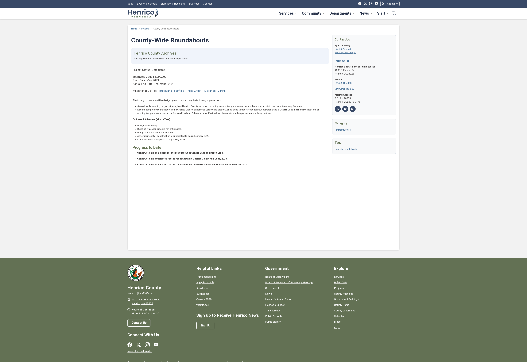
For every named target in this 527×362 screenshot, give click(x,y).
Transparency (273, 310)
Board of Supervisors (277, 276)
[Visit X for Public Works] (338, 109)
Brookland (165, 90)
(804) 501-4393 (343, 83)
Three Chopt (193, 90)
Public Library (273, 321)
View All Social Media (139, 351)
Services (286, 13)
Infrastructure (343, 129)
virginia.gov (202, 304)
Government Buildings (346, 299)
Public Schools (273, 316)
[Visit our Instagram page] (147, 344)
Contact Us (139, 322)
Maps (337, 321)
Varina (222, 90)
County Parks (341, 304)
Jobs (130, 3)
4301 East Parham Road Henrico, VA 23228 (146, 301)
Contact (207, 3)
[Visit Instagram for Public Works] (353, 109)
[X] (365, 3)
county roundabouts (346, 149)
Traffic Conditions (206, 276)
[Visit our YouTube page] (156, 344)
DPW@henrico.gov (344, 88)
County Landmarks (344, 310)
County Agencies (343, 293)
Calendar (339, 316)
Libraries (166, 3)
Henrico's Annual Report (278, 299)
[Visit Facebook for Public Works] (345, 109)
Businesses (203, 293)
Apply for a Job (205, 282)
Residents (179, 3)
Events (141, 3)
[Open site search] (394, 13)
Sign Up (205, 325)
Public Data (340, 282)
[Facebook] (359, 3)
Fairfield (179, 90)
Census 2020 (204, 299)
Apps (337, 327)
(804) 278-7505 (343, 49)
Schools (152, 3)
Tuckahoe (209, 90)
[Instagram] (370, 3)
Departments (340, 13)
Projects (145, 28)
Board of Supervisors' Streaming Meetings (289, 282)
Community (311, 13)
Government (272, 288)
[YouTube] (376, 3)
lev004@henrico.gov (345, 52)
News (364, 13)
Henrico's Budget (275, 304)
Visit (381, 13)
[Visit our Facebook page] (129, 344)
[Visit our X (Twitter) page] (138, 344)
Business (194, 3)
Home (134, 28)
